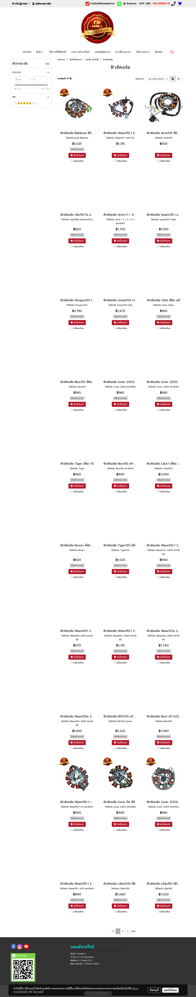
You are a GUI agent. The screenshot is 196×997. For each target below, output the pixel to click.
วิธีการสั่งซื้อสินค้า (58, 52)
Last (133, 931)
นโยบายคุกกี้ (38, 991)
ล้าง (47, 63)
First (107, 931)
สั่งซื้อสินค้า (78, 155)
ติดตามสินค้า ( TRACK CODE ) (85, 964)
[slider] (16, 85)
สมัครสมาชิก (42, 3)
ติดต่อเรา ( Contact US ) (81, 960)
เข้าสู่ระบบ (20, 3)
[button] (172, 52)
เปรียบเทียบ (78, 161)
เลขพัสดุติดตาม (102, 52)
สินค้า (39, 52)
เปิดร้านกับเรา (143, 52)
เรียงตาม (141, 78)
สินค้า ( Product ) (78, 954)
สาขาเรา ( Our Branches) (82, 957)
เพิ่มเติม (159, 52)
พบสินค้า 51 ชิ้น (65, 78)
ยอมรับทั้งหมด (170, 990)
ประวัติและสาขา (123, 52)
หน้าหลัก (27, 52)
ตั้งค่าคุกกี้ (154, 990)
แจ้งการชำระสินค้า (80, 52)
